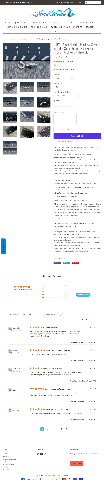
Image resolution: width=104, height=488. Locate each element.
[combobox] (35, 314)
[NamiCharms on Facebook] (41, 454)
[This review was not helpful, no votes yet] (94, 342)
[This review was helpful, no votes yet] (90, 342)
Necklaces (6, 462)
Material (56, 75)
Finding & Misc (39, 27)
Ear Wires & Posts (88, 23)
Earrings (5, 467)
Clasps (7, 23)
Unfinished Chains (17, 27)
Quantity (56, 101)
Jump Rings (21, 23)
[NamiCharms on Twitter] (38, 454)
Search (5, 454)
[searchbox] (15, 314)
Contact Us (6, 470)
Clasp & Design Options (62, 92)
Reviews (3, 246)
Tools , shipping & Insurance (66, 27)
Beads (57, 23)
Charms (71, 23)
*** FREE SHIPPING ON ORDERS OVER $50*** (18, 2)
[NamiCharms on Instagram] (45, 454)
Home (5, 39)
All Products (7, 456)
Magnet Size (58, 83)
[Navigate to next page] (67, 429)
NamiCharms (51, 476)
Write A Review (83, 295)
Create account (68, 2)
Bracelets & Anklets (9, 464)
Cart (80, 2)
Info (52, 31)
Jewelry (90, 27)
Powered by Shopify (62, 476)
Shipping (56, 69)
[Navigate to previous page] (37, 429)
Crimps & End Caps (40, 23)
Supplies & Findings (9, 459)
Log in (58, 2)
